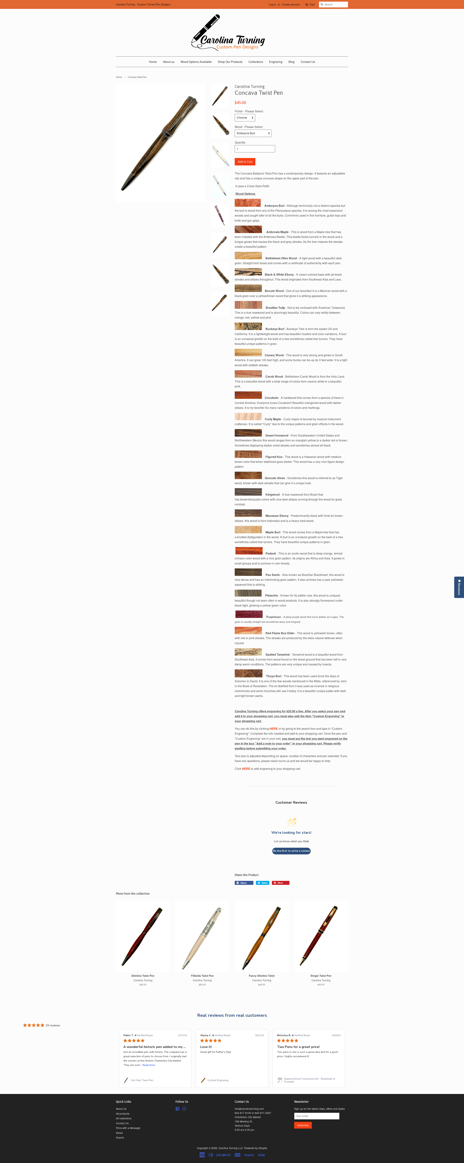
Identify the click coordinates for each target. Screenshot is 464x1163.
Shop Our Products (230, 62)
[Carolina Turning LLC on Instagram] (184, 1109)
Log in (272, 4)
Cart (312, 4)
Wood (119, 1133)
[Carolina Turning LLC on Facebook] (177, 1109)
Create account (291, 4)
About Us (121, 1108)
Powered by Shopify (255, 1148)
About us (168, 62)
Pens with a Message (128, 1128)
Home (153, 62)
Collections (255, 62)
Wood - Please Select (249, 127)
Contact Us (308, 62)
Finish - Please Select (249, 111)
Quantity (240, 142)
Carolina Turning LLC (231, 1148)
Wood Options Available (196, 62)
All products (122, 1113)
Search (120, 1137)
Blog (292, 62)
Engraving (275, 62)
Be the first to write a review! (291, 851)
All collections (123, 1118)
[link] (155, 1080)
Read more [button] (148, 1065)
